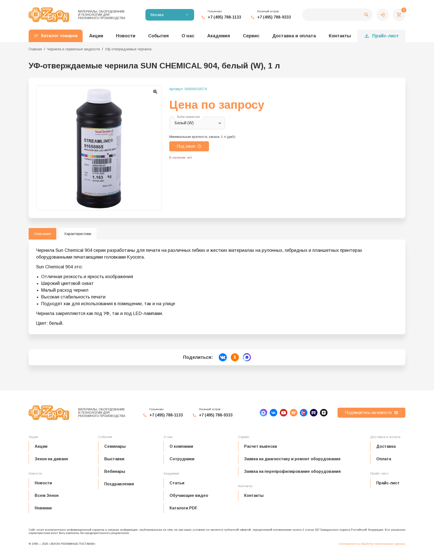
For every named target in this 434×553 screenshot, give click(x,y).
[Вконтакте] (273, 412)
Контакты (340, 35)
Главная (35, 49)
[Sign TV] (293, 412)
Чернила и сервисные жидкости (73, 49)
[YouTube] (283, 412)
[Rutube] (313, 412)
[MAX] (263, 412)
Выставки (114, 459)
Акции (41, 446)
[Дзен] (324, 412)
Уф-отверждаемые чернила (128, 49)
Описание (42, 234)
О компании (181, 446)
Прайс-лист (385, 35)
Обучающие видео (189, 495)
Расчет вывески (260, 446)
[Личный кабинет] (382, 15)
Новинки (43, 508)
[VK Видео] (303, 412)
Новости (43, 483)
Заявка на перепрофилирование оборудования (292, 471)
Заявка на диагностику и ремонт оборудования (292, 459)
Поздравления (119, 484)
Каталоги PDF (183, 508)
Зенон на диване (51, 459)
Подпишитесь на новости (368, 412)
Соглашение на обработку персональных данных (372, 543)
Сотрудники (182, 459)
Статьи (177, 483)
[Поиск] (337, 15)
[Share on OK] (235, 357)
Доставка (386, 446)
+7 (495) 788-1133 (224, 17)
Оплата (383, 459)
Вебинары (114, 471)
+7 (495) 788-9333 (274, 17)
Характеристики (77, 234)
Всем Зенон (47, 495)
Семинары (115, 446)
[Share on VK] (223, 357)
